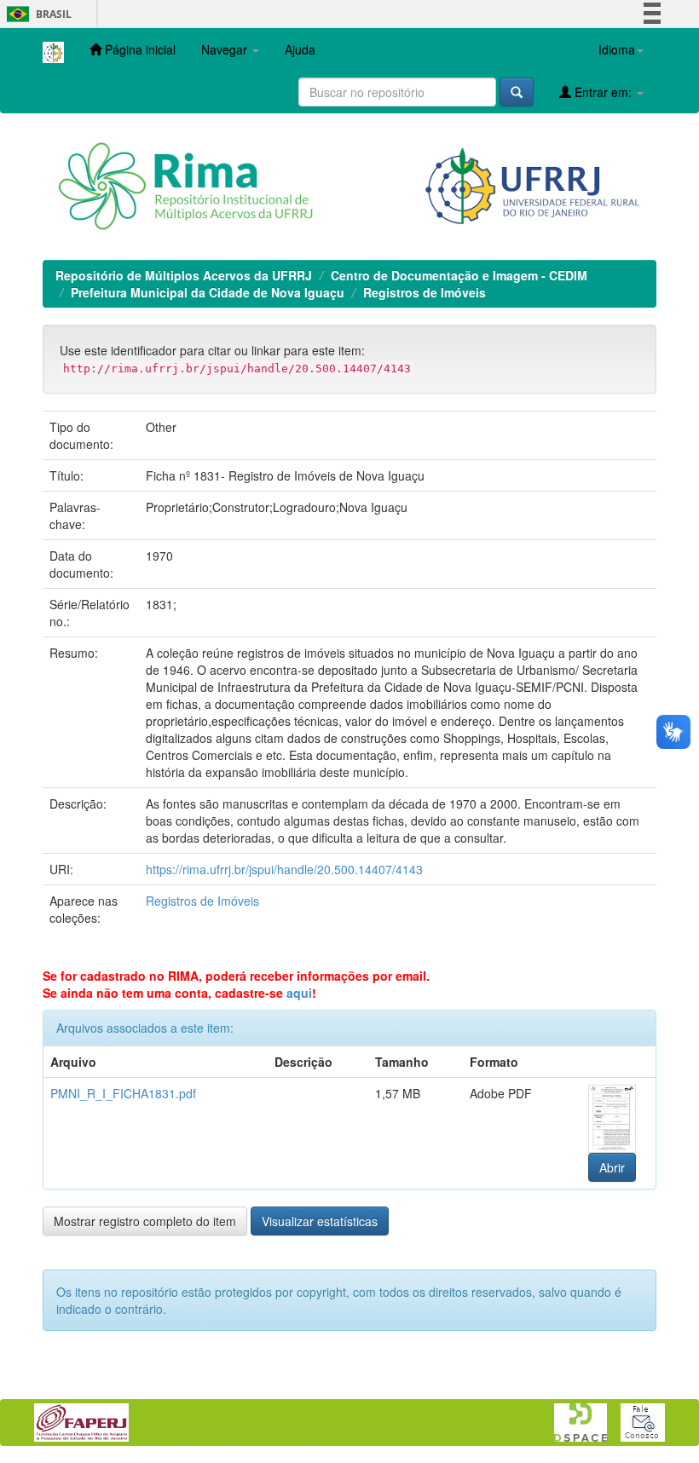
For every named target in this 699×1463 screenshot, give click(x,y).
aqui (299, 992)
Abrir (612, 1167)
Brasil (36, 14)
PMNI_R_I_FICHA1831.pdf (123, 1093)
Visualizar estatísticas (320, 1221)
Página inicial (138, 49)
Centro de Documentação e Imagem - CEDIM (459, 275)
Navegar (226, 49)
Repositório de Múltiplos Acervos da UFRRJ (183, 275)
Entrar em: (603, 92)
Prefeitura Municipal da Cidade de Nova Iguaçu (207, 292)
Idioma (616, 49)
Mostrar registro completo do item (145, 1221)
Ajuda (300, 49)
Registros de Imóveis (424, 292)
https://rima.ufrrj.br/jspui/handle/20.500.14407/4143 (284, 869)
